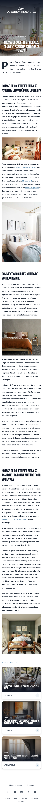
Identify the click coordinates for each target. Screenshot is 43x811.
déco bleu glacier (32, 188)
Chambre (21, 36)
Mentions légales (15, 785)
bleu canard (27, 181)
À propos (30, 785)
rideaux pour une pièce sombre (14, 519)
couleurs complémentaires (24, 167)
